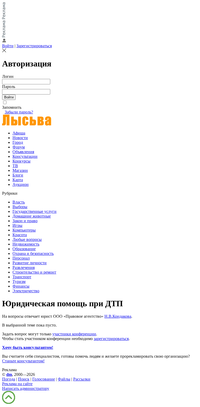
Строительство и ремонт (34, 272)
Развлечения (23, 267)
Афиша (18, 133)
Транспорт (21, 277)
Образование (24, 249)
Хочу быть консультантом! (27, 347)
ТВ (15, 166)
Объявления (23, 152)
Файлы (64, 379)
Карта (17, 180)
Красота (19, 235)
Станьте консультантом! (23, 361)
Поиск (23, 379)
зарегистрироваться (111, 338)
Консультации (25, 156)
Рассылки (81, 379)
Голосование (43, 379)
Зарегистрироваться (34, 46)
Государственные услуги (34, 211)
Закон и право (25, 221)
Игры (17, 225)
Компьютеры (24, 230)
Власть (18, 202)
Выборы (19, 207)
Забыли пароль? (19, 112)
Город (17, 142)
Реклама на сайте (17, 384)
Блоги (17, 175)
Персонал (21, 258)
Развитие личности (29, 263)
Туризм (19, 281)
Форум (18, 147)
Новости (20, 137)
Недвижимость (25, 244)
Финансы (20, 286)
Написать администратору (25, 388)
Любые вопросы (27, 239)
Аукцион (20, 184)
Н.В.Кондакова (117, 316)
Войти (8, 46)
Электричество (25, 291)
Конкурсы (21, 161)
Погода (8, 379)
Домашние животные (31, 216)
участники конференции (74, 334)
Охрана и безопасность (33, 253)
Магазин (20, 170)
